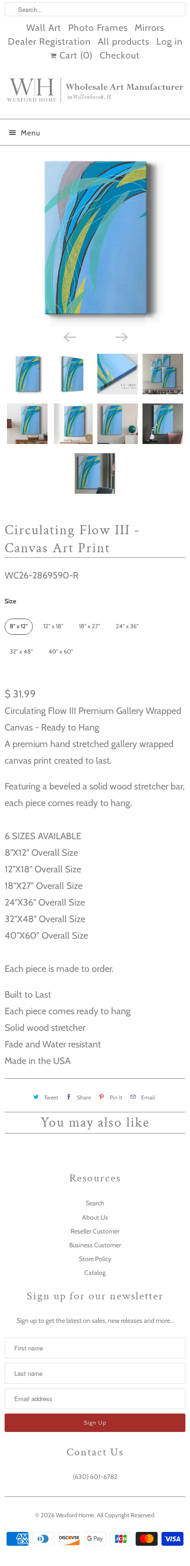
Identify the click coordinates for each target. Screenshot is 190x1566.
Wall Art (43, 27)
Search (95, 1203)
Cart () (75, 55)
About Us (95, 1217)
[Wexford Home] (95, 94)
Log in (169, 41)
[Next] (121, 336)
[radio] (19, 626)
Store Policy (95, 1259)
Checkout (120, 55)
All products (123, 41)
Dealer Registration (49, 41)
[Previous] (69, 336)
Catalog (95, 1272)
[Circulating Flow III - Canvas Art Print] (95, 238)
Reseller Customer (95, 1231)
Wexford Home (75, 1515)
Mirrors (149, 27)
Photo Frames (98, 27)
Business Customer (95, 1245)
